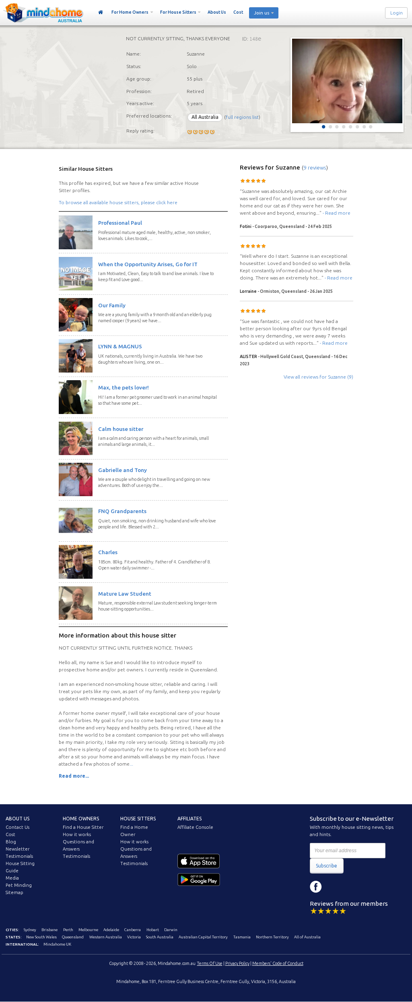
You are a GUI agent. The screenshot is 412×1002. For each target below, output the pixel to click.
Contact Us (17, 827)
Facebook (316, 887)
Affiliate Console (195, 827)
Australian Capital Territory (203, 937)
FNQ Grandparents (122, 511)
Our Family (112, 305)
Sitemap (14, 892)
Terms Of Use (209, 963)
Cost (238, 12)
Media (12, 878)
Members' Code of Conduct (277, 963)
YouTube (352, 887)
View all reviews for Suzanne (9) (318, 376)
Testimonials (19, 856)
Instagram (334, 887)
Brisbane (49, 929)
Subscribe (326, 865)
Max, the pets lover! (123, 387)
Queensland (73, 937)
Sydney (30, 929)
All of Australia (307, 937)
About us (17, 818)
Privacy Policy (237, 963)
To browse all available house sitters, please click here (118, 202)
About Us (217, 12)
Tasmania (242, 937)
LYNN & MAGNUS (120, 346)
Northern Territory (272, 937)
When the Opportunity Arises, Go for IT (148, 264)
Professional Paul (120, 222)
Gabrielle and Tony (122, 470)
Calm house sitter (120, 429)
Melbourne (88, 929)
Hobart (152, 929)
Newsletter (17, 849)
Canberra (132, 929)
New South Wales (41, 937)
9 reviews (314, 167)
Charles (107, 552)
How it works (77, 834)
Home (101, 12)
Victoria (134, 937)
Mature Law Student (124, 593)
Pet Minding (19, 885)
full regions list (242, 117)
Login (396, 12)
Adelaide (111, 929)
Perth (68, 929)
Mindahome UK (57, 944)
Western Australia (105, 937)
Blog (11, 841)
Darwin (170, 929)
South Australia (159, 937)
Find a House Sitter (83, 827)
